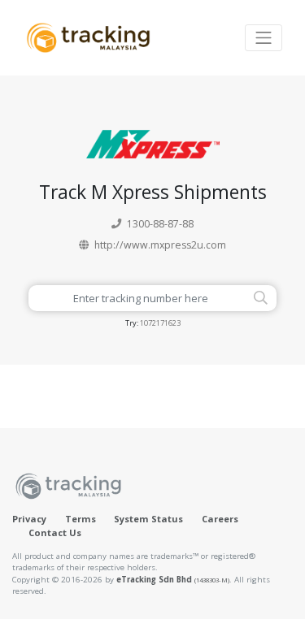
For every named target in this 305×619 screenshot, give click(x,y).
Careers (220, 519)
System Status (148, 519)
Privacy (29, 519)
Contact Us (54, 532)
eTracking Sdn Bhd (172, 579)
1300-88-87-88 (160, 224)
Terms (80, 519)
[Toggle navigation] (263, 37)
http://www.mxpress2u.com (160, 245)
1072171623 (160, 323)
